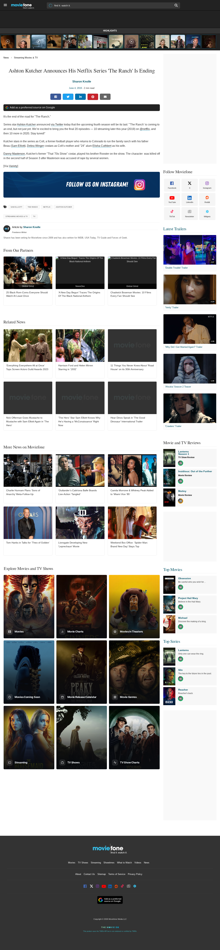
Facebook (172, 188)
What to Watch (124, 862)
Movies (71, 862)
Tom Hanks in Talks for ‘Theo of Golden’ (28, 542)
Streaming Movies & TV (26, 57)
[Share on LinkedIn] (80, 97)
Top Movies (172, 569)
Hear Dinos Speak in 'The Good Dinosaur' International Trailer (128, 419)
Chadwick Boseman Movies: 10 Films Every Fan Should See (131, 294)
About (78, 874)
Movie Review (185, 475)
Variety (13, 166)
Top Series (171, 641)
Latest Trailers (174, 228)
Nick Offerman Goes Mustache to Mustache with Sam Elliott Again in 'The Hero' (27, 421)
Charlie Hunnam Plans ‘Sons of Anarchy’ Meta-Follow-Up (23, 492)
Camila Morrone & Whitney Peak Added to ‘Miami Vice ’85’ (132, 492)
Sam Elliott (18, 145)
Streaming (96, 862)
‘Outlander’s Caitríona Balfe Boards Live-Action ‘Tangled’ (77, 492)
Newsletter (189, 216)
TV (34, 216)
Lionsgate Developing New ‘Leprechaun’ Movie (72, 544)
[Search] (176, 5)
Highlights (110, 30)
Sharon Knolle (81, 81)
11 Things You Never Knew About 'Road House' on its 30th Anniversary (132, 367)
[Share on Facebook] (56, 97)
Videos (137, 862)
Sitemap (101, 874)
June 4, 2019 (75, 88)
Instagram (207, 188)
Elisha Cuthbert (101, 145)
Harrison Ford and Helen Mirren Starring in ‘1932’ (75, 367)
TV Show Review (186, 457)
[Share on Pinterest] (93, 97)
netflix (46, 207)
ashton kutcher (64, 207)
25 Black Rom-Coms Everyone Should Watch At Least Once (27, 294)
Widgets (207, 216)
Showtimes (108, 862)
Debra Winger (35, 145)
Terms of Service (116, 874)
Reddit (207, 202)
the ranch (33, 207)
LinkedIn (189, 202)
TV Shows (83, 862)
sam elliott (16, 207)
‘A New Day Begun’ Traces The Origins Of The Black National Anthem (79, 294)
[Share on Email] (105, 97)
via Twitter (57, 124)
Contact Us (89, 874)
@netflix (145, 128)
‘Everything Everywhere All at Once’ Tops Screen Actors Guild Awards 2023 (27, 367)
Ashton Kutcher (26, 124)
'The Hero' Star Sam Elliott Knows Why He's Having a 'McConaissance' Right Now (79, 421)
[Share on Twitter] (68, 97)
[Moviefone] (24, 5)
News (6, 57)
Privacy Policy (135, 874)
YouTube (172, 202)
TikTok (172, 216)
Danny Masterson (14, 153)
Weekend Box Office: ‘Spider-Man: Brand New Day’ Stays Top (129, 544)
